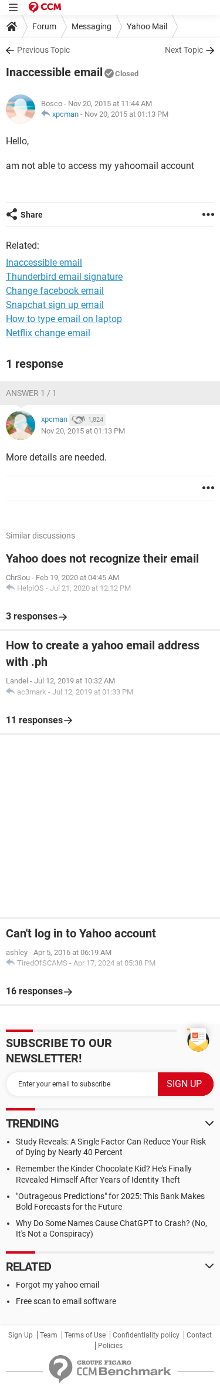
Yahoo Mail (147, 26)
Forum (44, 26)
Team (48, 1335)
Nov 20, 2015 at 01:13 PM (126, 114)
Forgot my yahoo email (57, 1284)
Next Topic (184, 50)
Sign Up (20, 1335)
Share (32, 214)
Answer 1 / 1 (31, 393)
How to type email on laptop (64, 318)
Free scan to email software (66, 1301)
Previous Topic (43, 50)
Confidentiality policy (146, 1335)
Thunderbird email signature (64, 276)
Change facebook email (55, 290)
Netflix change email (48, 332)
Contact (199, 1335)
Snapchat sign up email (55, 304)
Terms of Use (85, 1335)
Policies (110, 1346)
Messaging (91, 26)
